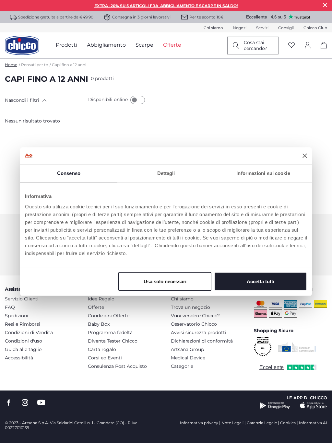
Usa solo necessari (165, 281)
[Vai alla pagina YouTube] (41, 403)
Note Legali (232, 422)
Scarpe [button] (144, 45)
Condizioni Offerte (108, 316)
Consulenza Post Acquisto (117, 366)
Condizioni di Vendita (29, 332)
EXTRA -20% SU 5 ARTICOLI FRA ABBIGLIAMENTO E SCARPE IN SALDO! (166, 5)
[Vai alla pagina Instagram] (25, 403)
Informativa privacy (199, 422)
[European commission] (296, 347)
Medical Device (188, 358)
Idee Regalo (101, 299)
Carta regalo (102, 349)
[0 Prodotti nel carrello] (321, 50)
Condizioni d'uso (23, 341)
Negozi (239, 27)
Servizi (262, 27)
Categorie (182, 366)
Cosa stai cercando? (255, 45)
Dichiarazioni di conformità (202, 341)
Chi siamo (213, 27)
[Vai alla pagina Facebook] (9, 403)
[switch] (137, 100)
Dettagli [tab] (166, 173)
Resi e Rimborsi (22, 324)
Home (11, 64)
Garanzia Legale (262, 422)
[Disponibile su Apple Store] (313, 406)
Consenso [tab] (68, 173)
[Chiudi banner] (304, 155)
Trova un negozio (190, 307)
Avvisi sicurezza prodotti (198, 332)
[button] (45, 100)
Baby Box (99, 324)
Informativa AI (313, 422)
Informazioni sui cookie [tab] (263, 173)
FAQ (10, 307)
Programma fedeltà (110, 332)
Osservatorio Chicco (194, 324)
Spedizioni (16, 316)
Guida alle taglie (23, 349)
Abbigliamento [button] (106, 45)
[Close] (325, 5)
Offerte (96, 307)
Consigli (286, 27)
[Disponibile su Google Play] (275, 406)
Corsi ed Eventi (105, 358)
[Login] (307, 45)
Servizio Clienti (22, 299)
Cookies (288, 422)
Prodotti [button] (66, 45)
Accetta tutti (260, 281)
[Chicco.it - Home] (22, 45)
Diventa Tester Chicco (112, 341)
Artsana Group (187, 349)
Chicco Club (315, 27)
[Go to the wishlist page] (291, 45)
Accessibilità (19, 358)
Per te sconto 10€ (206, 17)
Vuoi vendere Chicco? (195, 316)
